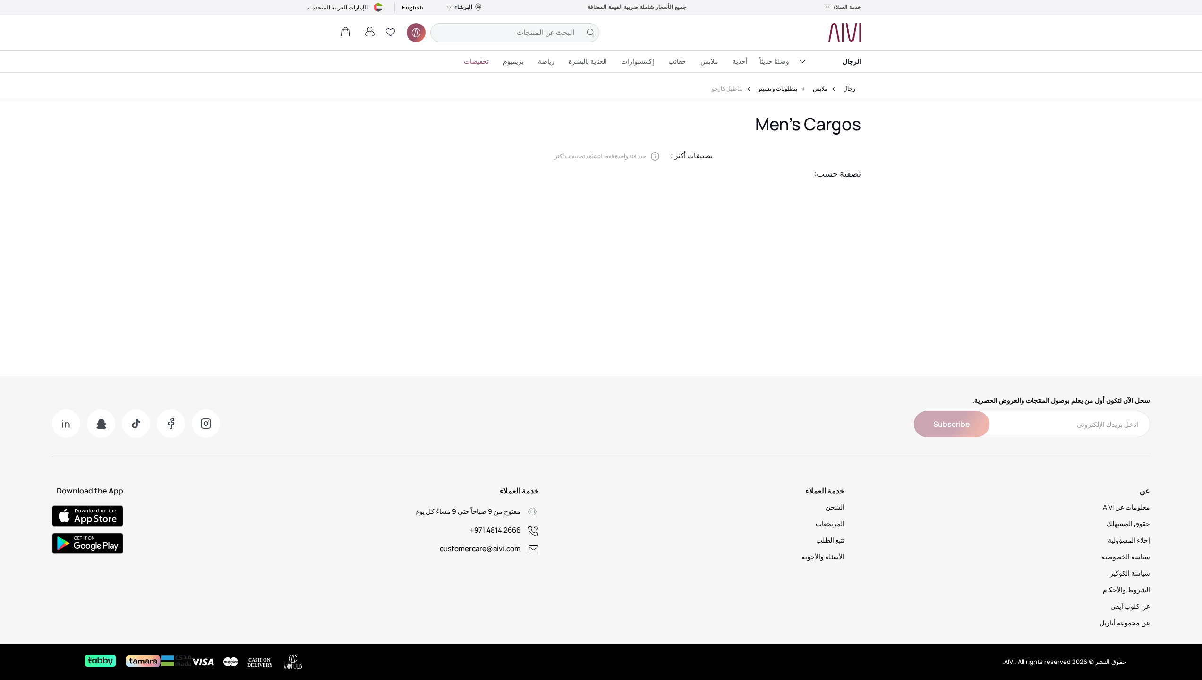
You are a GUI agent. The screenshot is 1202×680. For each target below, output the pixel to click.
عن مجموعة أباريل (1125, 622)
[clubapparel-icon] (416, 32)
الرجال (852, 61)
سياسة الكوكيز (1130, 573)
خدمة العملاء (847, 7)
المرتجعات (830, 523)
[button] (390, 32)
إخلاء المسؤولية (1129, 540)
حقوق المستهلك (1128, 523)
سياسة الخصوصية (1125, 556)
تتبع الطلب (830, 540)
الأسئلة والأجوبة (822, 556)
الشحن (835, 506)
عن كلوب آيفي (1130, 606)
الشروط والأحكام (1126, 589)
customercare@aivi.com (480, 548)
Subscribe (951, 424)
